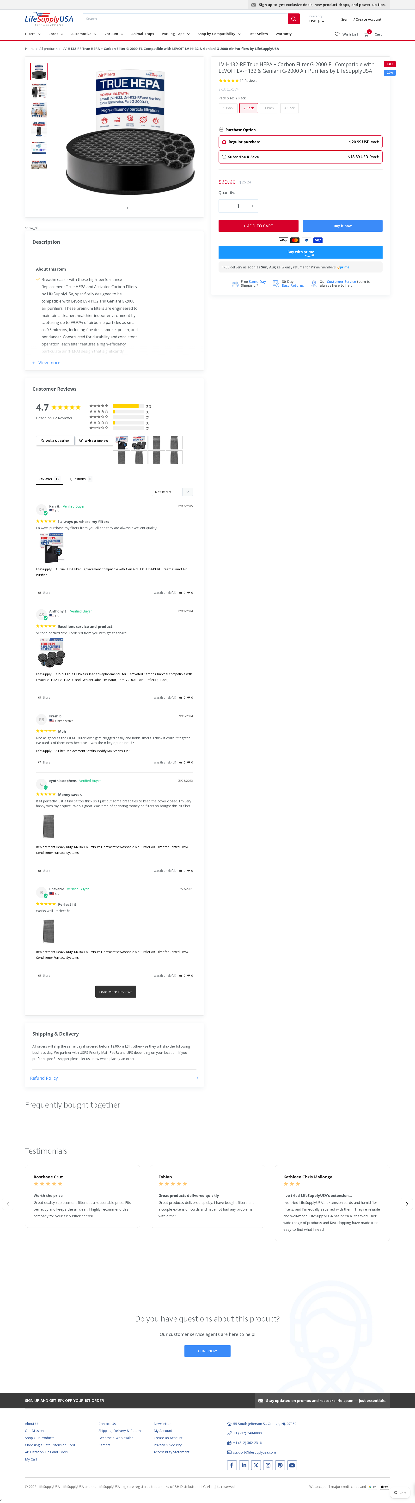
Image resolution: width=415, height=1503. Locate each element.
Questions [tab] (78, 479)
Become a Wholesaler (115, 1438)
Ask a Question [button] (57, 440)
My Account (163, 1430)
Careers (104, 1445)
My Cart (31, 1459)
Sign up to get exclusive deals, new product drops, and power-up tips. (322, 5)
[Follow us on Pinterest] (280, 1466)
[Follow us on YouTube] (292, 1466)
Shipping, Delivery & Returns (120, 1430)
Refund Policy (44, 1078)
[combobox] (185, 18)
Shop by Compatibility (216, 33)
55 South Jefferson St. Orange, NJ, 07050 (264, 1423)
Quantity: (227, 192)
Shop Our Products (40, 1438)
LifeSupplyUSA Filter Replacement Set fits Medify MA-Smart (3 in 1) (83, 751)
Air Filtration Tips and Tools (46, 1452)
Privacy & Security (168, 1445)
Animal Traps (142, 33)
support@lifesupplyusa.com (254, 1452)
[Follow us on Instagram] (268, 1466)
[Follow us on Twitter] (256, 1466)
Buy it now (343, 226)
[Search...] (294, 18)
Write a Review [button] (96, 440)
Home (30, 48)
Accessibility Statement (171, 1452)
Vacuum (111, 33)
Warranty (284, 33)
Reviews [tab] (45, 479)
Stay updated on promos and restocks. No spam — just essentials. (326, 1401)
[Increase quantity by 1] (253, 206)
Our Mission (34, 1430)
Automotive (81, 33)
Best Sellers (258, 33)
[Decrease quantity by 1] (224, 206)
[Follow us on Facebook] (232, 1466)
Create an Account (168, 1438)
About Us (32, 1423)
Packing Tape (173, 33)
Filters (30, 33)
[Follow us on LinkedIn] (244, 1466)
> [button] (115, 992)
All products (48, 48)
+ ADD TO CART (258, 226)
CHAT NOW (207, 1351)
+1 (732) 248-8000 (247, 1433)
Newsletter (162, 1423)
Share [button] (46, 593)
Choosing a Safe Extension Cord (50, 1445)
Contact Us (107, 1423)
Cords (53, 33)
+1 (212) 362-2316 (247, 1442)
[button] (182, 593)
